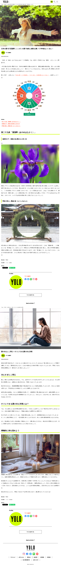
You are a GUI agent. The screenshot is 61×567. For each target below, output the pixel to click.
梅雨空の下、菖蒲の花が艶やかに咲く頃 (10, 123)
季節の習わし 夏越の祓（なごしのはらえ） (11, 125)
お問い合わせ (21, 557)
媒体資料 (35, 557)
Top (2, 4)
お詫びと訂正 (35, 559)
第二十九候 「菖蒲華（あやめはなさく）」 (11, 121)
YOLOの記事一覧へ (30, 295)
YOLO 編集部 (28, 276)
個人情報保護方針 (26, 559)
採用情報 (42, 557)
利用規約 (49, 557)
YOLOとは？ (13, 557)
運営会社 (29, 557)
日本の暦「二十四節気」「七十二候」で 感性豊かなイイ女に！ (32, 75)
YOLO (5, 4)
